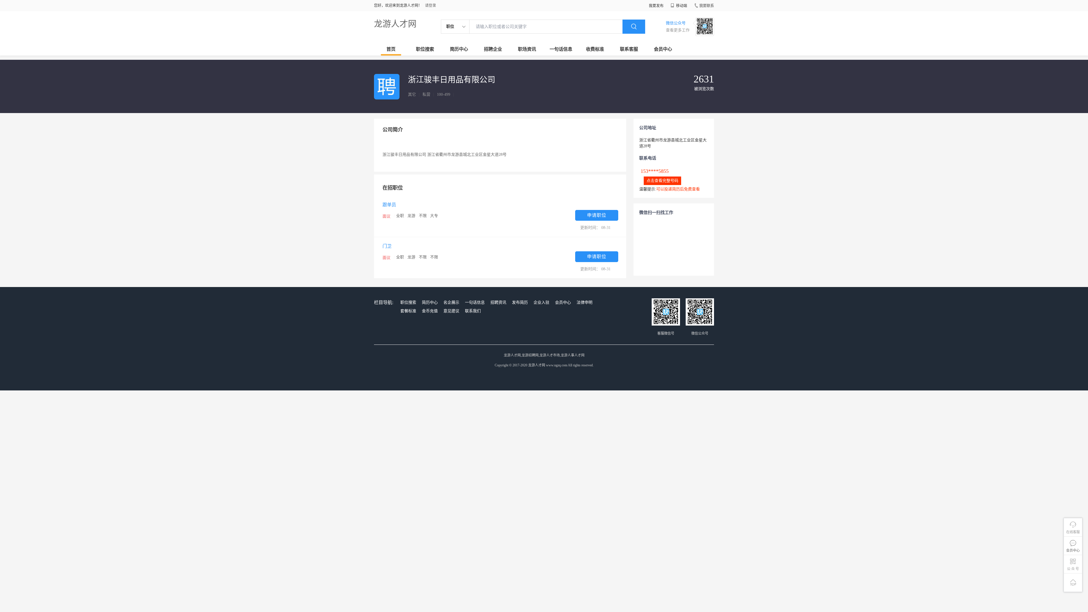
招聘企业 (493, 49)
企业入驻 (541, 302)
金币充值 (430, 311)
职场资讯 (527, 49)
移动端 (681, 5)
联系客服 (629, 49)
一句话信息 (561, 49)
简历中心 (459, 49)
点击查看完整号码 (662, 180)
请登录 (430, 5)
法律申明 (584, 302)
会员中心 (663, 49)
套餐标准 (408, 311)
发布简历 (520, 302)
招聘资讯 (498, 302)
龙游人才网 (395, 23)
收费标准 (595, 49)
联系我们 (473, 311)
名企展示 (451, 302)
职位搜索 (425, 49)
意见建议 (451, 311)
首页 (391, 49)
